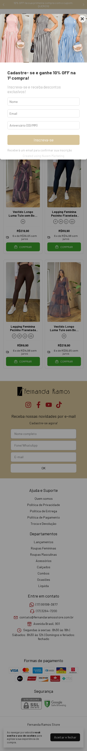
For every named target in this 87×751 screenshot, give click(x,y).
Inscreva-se (44, 139)
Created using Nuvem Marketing (43, 156)
